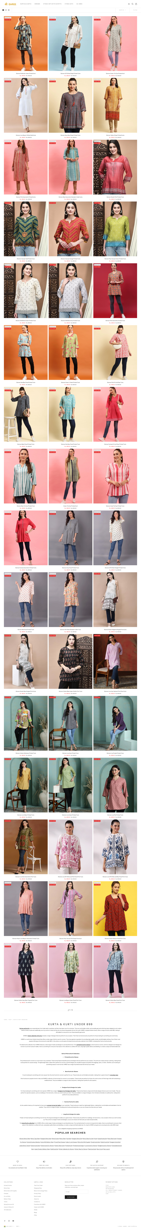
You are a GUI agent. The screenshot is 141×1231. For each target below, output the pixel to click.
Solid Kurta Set (54, 1149)
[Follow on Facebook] (5, 1221)
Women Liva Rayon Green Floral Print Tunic (70, 1000)
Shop (10, 1019)
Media (35, 1209)
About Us (36, 1199)
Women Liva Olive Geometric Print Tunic (25, 876)
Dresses (37, 3)
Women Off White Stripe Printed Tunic (70, 73)
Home (5, 1019)
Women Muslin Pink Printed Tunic (115, 197)
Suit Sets (68, 1138)
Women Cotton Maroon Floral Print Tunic (115, 938)
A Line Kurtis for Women (91, 1145)
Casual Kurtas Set (102, 1138)
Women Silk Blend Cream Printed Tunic (26, 320)
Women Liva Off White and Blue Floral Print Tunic (115, 876)
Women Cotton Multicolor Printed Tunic (26, 753)
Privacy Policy (37, 1193)
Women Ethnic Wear (24, 1138)
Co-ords (79, 3)
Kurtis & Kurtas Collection (33, 1142)
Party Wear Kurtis (112, 1138)
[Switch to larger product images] (3, 10)
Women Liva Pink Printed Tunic (115, 815)
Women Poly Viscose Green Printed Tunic (115, 259)
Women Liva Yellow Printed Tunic (25, 815)
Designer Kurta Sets (115, 1142)
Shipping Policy (38, 1188)
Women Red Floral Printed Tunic (26, 629)
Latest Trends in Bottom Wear (42, 1149)
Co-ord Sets (7, 1196)
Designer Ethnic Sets (45, 1138)
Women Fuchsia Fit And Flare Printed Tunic (115, 444)
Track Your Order (38, 1185)
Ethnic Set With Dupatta (84, 1142)
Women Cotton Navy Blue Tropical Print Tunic (25, 1000)
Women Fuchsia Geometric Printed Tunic (25, 568)
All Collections (7, 1209)
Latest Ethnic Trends (24, 1145)
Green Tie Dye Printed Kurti (70, 506)
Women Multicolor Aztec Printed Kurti (25, 73)
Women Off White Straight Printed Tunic (115, 568)
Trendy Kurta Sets (95, 1142)
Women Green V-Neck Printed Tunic (70, 382)
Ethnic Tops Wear (35, 1138)
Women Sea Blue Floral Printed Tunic (25, 382)
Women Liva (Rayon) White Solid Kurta (26, 135)
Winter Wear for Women (81, 1149)
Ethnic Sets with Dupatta (52, 3)
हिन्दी (17, 1226)
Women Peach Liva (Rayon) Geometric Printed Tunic (25, 938)
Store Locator (37, 1196)
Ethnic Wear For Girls (88, 1138)
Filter (135, 10)
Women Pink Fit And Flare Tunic (115, 382)
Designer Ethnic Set (77, 1138)
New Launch (106, 1149)
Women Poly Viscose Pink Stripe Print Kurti (70, 938)
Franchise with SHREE (39, 1204)
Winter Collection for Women (66, 1149)
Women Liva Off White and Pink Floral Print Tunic (70, 876)
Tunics (5, 1201)
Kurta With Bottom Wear (47, 1142)
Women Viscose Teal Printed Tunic (26, 259)
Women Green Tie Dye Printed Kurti (115, 73)
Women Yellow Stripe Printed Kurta (115, 135)
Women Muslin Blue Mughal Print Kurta (26, 691)
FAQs (35, 1215)
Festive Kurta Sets (35, 1145)
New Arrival (100, 1149)
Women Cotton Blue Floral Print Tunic (115, 1000)
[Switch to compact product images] (8, 10)
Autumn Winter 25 (9, 1207)
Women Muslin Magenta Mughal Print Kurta (115, 629)
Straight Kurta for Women (104, 1145)
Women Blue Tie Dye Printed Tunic (26, 506)
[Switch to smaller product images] (6, 10)
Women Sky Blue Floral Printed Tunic (70, 444)
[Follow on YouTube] (13, 1221)
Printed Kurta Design (78, 1145)
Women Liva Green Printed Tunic (70, 815)
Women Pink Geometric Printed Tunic (115, 320)
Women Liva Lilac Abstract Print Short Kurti (115, 691)
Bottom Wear (7, 1199)
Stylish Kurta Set (105, 1142)
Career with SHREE (39, 1207)
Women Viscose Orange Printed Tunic (70, 259)
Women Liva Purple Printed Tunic (115, 753)
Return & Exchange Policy (40, 1191)
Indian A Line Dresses (71, 1142)
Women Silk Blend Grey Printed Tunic (70, 320)
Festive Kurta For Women (47, 1145)
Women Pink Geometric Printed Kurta (25, 197)
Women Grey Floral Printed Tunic (70, 568)
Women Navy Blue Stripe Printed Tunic (70, 135)
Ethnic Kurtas (55, 1138)
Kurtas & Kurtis (25, 3)
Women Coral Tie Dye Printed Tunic (115, 506)
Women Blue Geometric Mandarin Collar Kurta (70, 197)
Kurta (95, 1138)
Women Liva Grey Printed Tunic (70, 753)
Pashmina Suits (92, 1149)
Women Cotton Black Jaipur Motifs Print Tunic (70, 691)
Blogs (35, 1212)
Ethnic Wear (62, 1138)
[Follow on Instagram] (9, 1221)
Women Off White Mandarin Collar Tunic (70, 629)
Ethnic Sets (69, 3)
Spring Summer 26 (9, 1204)
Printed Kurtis (68, 1145)
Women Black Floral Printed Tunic (25, 444)
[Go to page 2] (72, 1010)
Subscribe (71, 1197)
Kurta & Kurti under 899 (20, 1019)
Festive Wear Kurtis (60, 1145)
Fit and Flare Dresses (59, 1142)
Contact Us (37, 1201)
